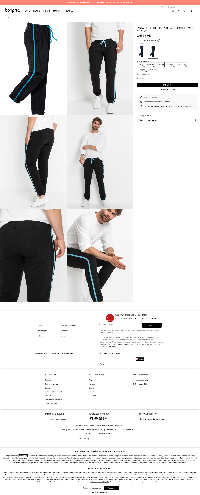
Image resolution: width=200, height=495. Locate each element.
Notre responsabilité (140, 384)
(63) (145, 31)
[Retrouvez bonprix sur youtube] (96, 418)
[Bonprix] (12, 12)
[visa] (110, 359)
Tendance (68, 11)
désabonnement (122, 344)
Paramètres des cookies (95, 430)
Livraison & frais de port (53, 392)
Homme (36, 11)
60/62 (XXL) (181, 65)
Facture (103, 364)
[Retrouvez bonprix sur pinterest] (100, 418)
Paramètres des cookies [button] (92, 488)
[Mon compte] (179, 12)
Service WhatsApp (51, 384)
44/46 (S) (141, 65)
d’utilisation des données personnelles (94, 456)
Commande (49, 388)
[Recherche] (173, 11)
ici (111, 460)
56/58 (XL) (170, 65)
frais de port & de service (113, 426)
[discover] (122, 359)
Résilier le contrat (127, 430)
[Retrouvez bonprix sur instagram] (104, 418)
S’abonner (151, 325)
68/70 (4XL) (153, 70)
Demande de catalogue (53, 400)
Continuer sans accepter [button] (100, 492)
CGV (64, 430)
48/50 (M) (150, 65)
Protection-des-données (109, 346)
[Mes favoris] (185, 12)
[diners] (116, 359)
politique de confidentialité (99, 482)
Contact (48, 380)
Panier (166, 85)
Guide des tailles (51, 404)
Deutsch (164, 7)
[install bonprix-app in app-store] (42, 359)
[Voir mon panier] (191, 12)
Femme (27, 11)
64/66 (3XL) (142, 70)
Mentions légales (112, 430)
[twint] (140, 359)
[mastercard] (103, 359)
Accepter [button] (111, 488)
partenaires (23, 456)
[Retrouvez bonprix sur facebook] (91, 418)
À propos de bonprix (140, 380)
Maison (56, 11)
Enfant (46, 11)
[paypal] (130, 359)
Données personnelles (76, 430)
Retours (48, 396)
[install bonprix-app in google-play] (59, 359)
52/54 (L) (160, 65)
